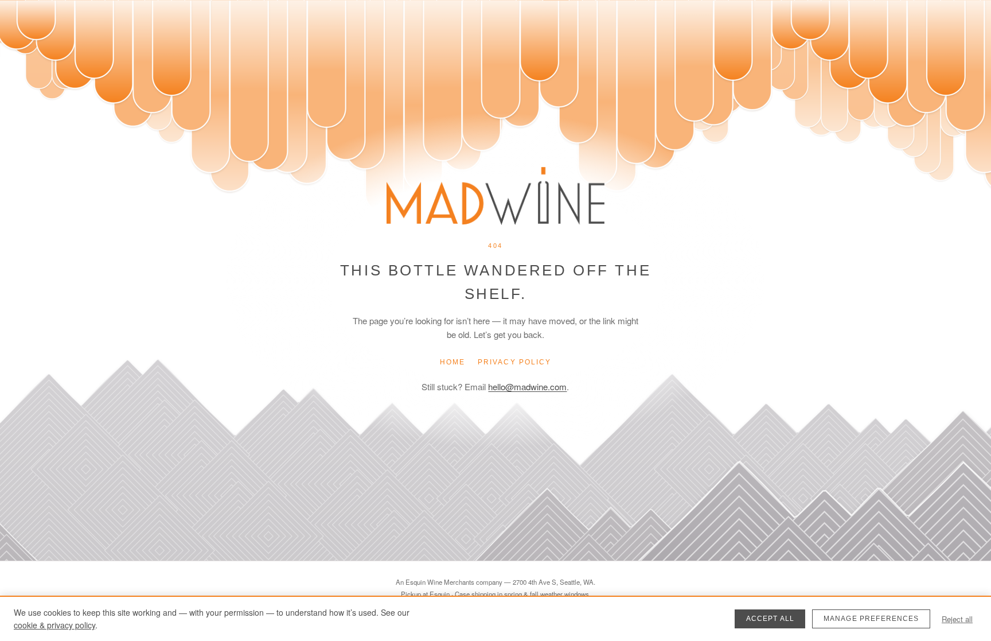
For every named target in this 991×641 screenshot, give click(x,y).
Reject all (957, 618)
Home (452, 362)
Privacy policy (514, 362)
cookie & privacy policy (54, 625)
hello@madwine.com (527, 386)
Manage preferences (871, 618)
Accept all (770, 618)
